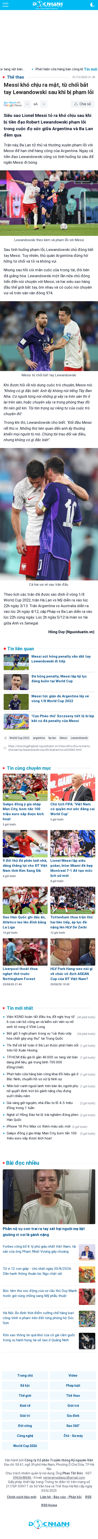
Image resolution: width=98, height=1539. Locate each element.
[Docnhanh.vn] (49, 1526)
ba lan (52, 738)
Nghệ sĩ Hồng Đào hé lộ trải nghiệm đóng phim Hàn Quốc (51, 1117)
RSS (88, 1497)
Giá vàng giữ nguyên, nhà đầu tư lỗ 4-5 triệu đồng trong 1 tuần (51, 1105)
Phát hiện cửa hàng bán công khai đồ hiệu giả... (44, 69)
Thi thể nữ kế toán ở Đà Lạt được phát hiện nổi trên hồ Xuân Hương (51, 1047)
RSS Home (49, 1505)
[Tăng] (43, 104)
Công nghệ (25, 1436)
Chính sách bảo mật (21, 1497)
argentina (39, 738)
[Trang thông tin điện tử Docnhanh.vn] (47, 5)
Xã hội (25, 1385)
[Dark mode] (92, 4)
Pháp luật (73, 1385)
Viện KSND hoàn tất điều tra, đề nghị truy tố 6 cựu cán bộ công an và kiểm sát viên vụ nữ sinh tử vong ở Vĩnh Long (51, 1022)
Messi (63, 738)
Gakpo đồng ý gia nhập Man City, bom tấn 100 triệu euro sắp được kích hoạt (51, 1135)
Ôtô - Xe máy (73, 1436)
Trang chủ (25, 1375)
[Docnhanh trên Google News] (13, 104)
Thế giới (25, 1395)
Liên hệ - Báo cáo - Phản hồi (61, 1497)
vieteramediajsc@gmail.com (64, 1477)
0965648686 (22, 1477)
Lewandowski (79, 738)
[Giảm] (27, 104)
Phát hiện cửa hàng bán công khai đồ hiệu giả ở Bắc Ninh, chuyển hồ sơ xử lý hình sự (51, 1076)
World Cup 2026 (25, 1446)
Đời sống (25, 1426)
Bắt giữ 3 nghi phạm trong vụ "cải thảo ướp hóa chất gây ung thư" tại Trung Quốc (51, 1036)
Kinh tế (25, 1405)
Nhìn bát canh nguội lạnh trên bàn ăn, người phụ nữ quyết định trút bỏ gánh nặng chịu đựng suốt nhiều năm (51, 1091)
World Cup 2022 (19, 738)
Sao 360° (73, 1426)
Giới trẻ (73, 1405)
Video (73, 1375)
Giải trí (25, 1416)
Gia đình (73, 1416)
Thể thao (73, 1395)
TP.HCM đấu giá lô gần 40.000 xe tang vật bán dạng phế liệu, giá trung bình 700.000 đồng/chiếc (51, 1062)
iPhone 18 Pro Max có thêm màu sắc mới (47, 1126)
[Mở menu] (5, 4)
